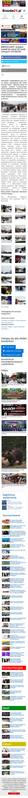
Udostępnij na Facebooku (12, 57)
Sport (6, 708)
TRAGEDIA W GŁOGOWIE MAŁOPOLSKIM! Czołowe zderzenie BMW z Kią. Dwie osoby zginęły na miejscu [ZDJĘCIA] (13, 675)
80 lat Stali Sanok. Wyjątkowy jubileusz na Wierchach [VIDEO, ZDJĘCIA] (17, 725)
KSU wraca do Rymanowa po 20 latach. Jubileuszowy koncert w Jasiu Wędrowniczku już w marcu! (17, 625)
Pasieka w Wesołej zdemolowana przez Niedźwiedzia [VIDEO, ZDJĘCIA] (11, 401)
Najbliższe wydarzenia (9, 496)
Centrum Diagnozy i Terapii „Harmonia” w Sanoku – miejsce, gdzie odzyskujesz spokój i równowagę (17, 654)
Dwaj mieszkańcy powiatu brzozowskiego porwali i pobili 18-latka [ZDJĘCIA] (17, 681)
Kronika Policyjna (13, 667)
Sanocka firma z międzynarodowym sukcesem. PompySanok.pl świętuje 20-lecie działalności (18, 637)
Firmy (13, 18)
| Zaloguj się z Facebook (13, 351)
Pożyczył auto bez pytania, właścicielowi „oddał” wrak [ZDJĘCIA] (17, 686)
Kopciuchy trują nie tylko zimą (18, 550)
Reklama (22, 18)
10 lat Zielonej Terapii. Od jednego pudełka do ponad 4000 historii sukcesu (17, 608)
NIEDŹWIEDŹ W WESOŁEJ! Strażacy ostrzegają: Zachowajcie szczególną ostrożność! (13, 470)
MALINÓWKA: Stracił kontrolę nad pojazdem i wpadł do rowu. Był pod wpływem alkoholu (17, 698)
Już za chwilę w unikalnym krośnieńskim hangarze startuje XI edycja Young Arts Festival (17, 540)
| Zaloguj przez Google (12, 355)
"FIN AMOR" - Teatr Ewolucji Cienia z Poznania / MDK (15, 507)
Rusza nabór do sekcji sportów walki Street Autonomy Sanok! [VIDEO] (17, 714)
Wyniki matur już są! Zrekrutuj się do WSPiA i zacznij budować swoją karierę (18, 527)
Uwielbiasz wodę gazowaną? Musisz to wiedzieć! (17, 647)
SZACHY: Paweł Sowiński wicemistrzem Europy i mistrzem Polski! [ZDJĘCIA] (17, 737)
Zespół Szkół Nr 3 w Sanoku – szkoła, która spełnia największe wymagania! (17, 586)
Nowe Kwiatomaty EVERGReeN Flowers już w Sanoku (18, 619)
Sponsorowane (11, 515)
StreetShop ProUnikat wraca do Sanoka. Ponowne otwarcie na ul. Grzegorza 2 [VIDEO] (18, 591)
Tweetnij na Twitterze (11, 61)
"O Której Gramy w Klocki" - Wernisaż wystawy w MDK (14, 502)
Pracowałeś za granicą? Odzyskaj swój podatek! (16, 596)
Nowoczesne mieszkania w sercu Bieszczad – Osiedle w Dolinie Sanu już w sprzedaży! (18, 631)
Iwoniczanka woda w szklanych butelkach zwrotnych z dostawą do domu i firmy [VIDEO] (16, 660)
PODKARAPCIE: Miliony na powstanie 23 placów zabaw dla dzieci (17, 773)
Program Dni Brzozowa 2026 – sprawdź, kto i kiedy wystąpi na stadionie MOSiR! (18, 750)
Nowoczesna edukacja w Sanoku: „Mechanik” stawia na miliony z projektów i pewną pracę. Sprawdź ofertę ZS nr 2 (18, 568)
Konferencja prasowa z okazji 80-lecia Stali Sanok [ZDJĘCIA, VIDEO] (18, 731)
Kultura (7, 744)
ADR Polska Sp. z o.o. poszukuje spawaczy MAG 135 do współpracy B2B (18, 562)
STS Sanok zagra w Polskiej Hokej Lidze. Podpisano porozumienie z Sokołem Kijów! (17, 720)
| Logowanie (9, 347)
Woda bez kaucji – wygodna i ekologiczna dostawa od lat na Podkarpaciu (18, 574)
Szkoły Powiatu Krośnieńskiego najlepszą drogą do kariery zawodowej (17, 557)
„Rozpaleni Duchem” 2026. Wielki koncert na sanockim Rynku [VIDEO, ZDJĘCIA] (17, 761)
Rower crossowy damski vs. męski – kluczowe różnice (17, 602)
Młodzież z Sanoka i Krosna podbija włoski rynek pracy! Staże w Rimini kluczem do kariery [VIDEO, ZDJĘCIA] (17, 580)
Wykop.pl (7, 66)
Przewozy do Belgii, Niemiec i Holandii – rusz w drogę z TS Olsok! (17, 643)
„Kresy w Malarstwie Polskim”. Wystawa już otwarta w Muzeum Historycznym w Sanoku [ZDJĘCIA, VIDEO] (18, 756)
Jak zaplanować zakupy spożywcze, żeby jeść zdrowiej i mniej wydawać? (17, 521)
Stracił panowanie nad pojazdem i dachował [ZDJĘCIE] (15, 692)
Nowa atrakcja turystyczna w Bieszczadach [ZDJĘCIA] (17, 766)
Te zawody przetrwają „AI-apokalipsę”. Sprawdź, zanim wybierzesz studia (17, 546)
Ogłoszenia (5, 18)
